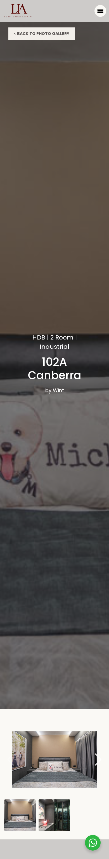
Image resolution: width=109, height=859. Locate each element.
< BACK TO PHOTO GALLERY (41, 33)
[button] (98, 759)
